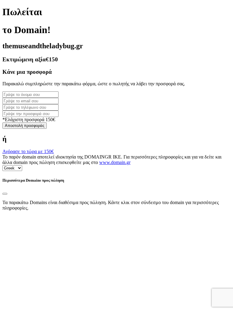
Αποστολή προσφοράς (24, 125)
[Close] (4, 194)
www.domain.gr (114, 162)
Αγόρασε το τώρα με (28, 151)
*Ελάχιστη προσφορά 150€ (28, 119)
